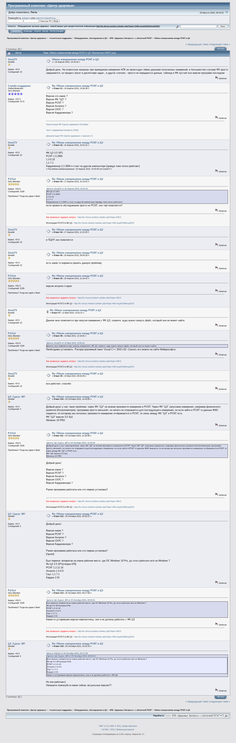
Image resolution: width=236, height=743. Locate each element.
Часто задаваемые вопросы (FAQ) (62, 130)
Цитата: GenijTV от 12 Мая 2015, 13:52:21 (66, 343)
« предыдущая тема (196, 44)
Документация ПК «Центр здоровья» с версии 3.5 (69, 136)
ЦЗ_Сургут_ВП (16, 396)
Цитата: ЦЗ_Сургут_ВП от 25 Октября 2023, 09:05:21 (71, 600)
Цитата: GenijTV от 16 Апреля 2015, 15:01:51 (67, 189)
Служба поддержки (19, 85)
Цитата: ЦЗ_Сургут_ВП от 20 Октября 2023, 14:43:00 (71, 443)
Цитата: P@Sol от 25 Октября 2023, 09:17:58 (67, 653)
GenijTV (12, 59)
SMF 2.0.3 (103, 726)
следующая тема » (219, 44)
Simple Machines (129, 726)
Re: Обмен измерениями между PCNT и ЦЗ (77, 85)
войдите (26, 18)
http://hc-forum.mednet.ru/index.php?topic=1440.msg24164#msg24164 (128, 26)
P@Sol (12, 179)
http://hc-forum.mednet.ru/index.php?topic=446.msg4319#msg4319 (104, 223)
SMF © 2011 (115, 726)
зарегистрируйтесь (46, 18)
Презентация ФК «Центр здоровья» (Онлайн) (67, 124)
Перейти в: (158, 716)
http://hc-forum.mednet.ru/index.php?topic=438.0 (99, 217)
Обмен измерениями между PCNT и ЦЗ (75, 59)
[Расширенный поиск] (177, 26)
